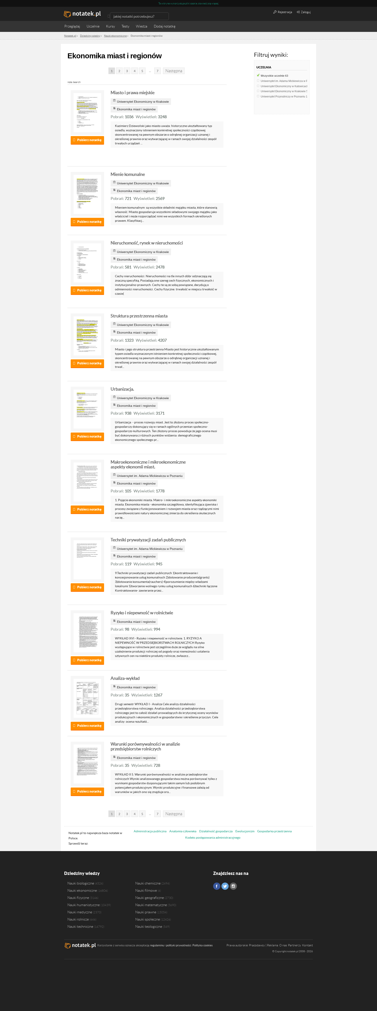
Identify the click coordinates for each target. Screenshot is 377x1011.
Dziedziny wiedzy (82, 873)
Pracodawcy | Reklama (263, 945)
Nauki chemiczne (148, 883)
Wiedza (141, 26)
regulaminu (157, 945)
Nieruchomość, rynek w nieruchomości (147, 243)
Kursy (110, 26)
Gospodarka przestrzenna (274, 831)
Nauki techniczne (80, 926)
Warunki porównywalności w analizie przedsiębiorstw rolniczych (145, 746)
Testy (125, 26)
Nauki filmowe (146, 890)
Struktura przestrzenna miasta (139, 315)
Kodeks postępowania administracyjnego (212, 837)
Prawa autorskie (237, 945)
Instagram (233, 886)
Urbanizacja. (122, 389)
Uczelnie (93, 26)
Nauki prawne (145, 912)
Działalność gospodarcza (216, 831)
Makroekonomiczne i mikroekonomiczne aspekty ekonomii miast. (148, 464)
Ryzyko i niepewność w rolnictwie (142, 612)
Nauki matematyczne (151, 905)
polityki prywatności (178, 945)
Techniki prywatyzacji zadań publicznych (148, 539)
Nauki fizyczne (78, 898)
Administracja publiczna (150, 831)
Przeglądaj (72, 26)
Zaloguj (305, 12)
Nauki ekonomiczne (82, 890)
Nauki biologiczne (80, 883)
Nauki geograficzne (149, 898)
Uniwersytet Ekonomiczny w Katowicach (285, 86)
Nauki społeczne (147, 919)
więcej (214, 3)
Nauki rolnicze (78, 919)
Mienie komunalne (128, 174)
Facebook (216, 886)
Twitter (225, 886)
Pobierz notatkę (89, 140)
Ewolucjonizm (244, 831)
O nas (283, 945)
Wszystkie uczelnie (274, 75)
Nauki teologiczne (148, 926)
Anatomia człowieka (182, 831)
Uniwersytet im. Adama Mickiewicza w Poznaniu (291, 81)
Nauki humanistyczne (83, 905)
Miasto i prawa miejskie (132, 92)
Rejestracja (284, 12)
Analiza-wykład (125, 678)
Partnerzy (294, 945)
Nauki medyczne (79, 912)
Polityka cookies (202, 945)
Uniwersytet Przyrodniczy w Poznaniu (284, 96)
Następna (173, 71)
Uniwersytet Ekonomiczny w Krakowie (284, 91)
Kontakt (307, 945)
